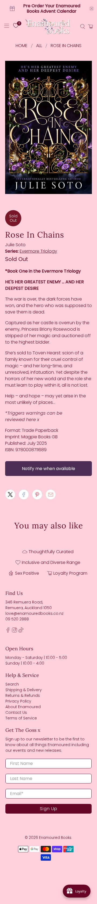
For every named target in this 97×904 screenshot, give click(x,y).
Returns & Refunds (22, 695)
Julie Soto (15, 245)
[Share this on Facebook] (24, 494)
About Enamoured (23, 706)
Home (21, 46)
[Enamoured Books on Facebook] (8, 631)
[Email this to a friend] (51, 494)
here (31, 419)
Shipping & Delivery (23, 690)
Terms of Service (21, 718)
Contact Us (16, 712)
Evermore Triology (38, 251)
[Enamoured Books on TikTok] (20, 631)
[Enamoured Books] (48, 27)
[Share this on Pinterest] (37, 494)
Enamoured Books (55, 837)
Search (12, 684)
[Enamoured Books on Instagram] (14, 631)
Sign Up (48, 809)
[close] (91, 8)
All (39, 46)
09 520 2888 (17, 619)
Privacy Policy (18, 701)
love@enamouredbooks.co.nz (34, 613)
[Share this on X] (10, 494)
